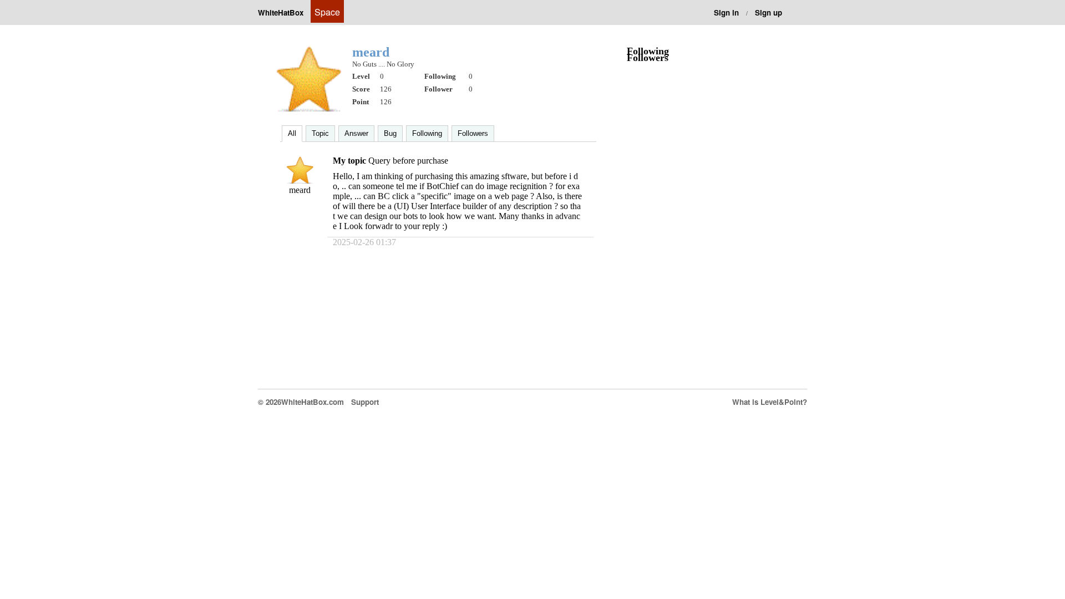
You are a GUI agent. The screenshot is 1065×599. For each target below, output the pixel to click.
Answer (356, 133)
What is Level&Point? (769, 402)
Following (427, 133)
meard (300, 190)
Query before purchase (408, 160)
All (292, 133)
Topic (320, 133)
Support (365, 402)
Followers (473, 133)
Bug (390, 133)
